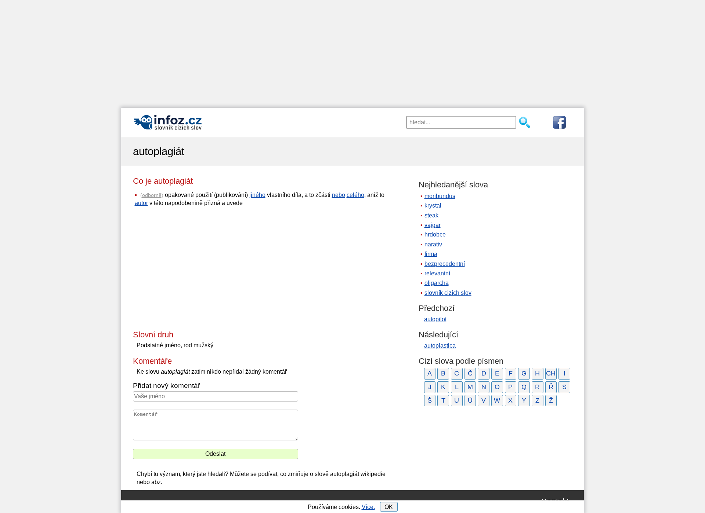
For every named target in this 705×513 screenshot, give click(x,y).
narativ (433, 244)
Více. (368, 507)
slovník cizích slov (447, 293)
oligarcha (436, 283)
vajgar (432, 225)
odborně (152, 195)
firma (430, 254)
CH (551, 373)
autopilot (435, 319)
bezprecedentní (444, 264)
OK (388, 507)
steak (431, 215)
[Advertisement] (352, 51)
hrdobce (435, 234)
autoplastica (440, 345)
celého (355, 195)
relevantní (437, 273)
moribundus (439, 196)
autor (141, 203)
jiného (257, 195)
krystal (432, 205)
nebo (338, 195)
